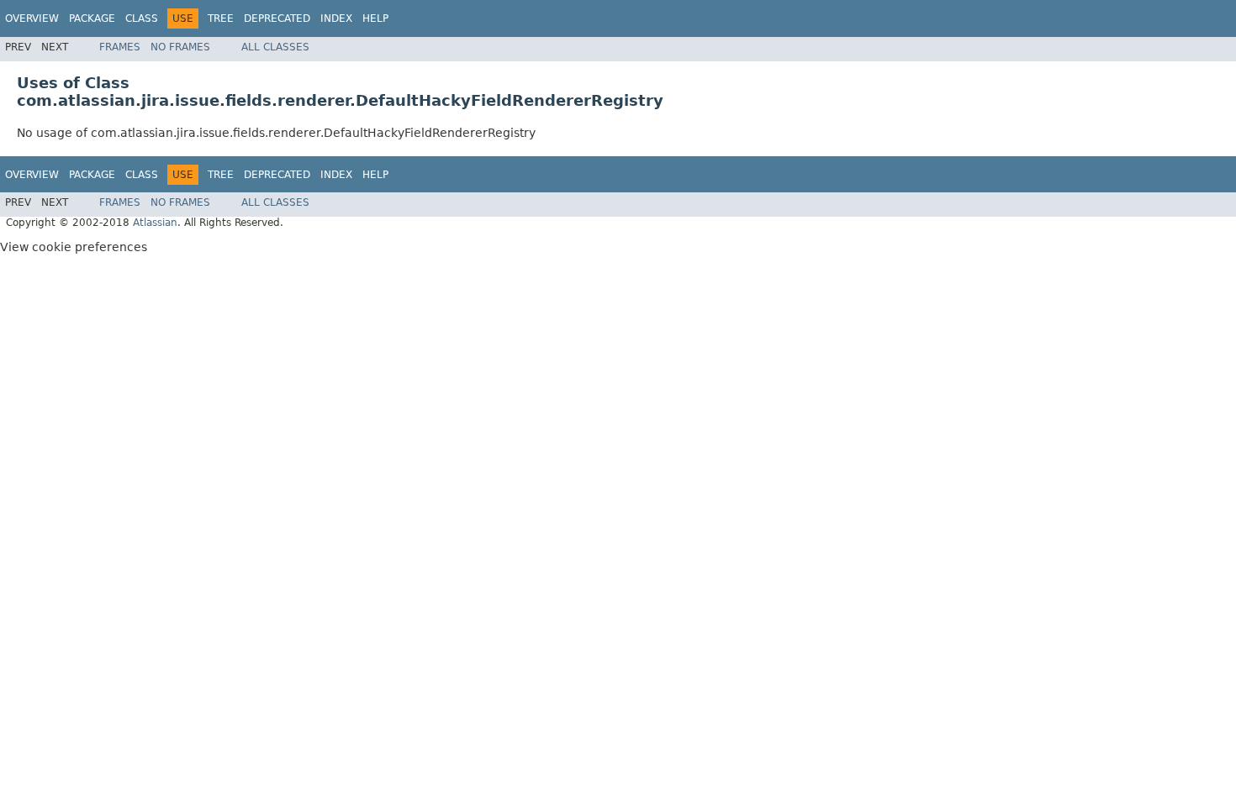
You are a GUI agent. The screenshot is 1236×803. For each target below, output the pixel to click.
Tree (221, 18)
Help (375, 18)
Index (336, 18)
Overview (32, 18)
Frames (119, 47)
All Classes (275, 47)
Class (141, 18)
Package (92, 18)
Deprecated (277, 18)
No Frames (180, 47)
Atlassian (155, 222)
